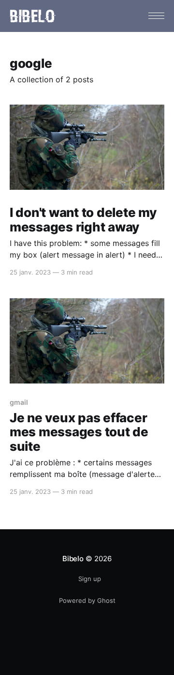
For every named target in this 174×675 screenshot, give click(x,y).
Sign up (89, 579)
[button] (156, 16)
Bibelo (73, 558)
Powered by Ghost (87, 600)
